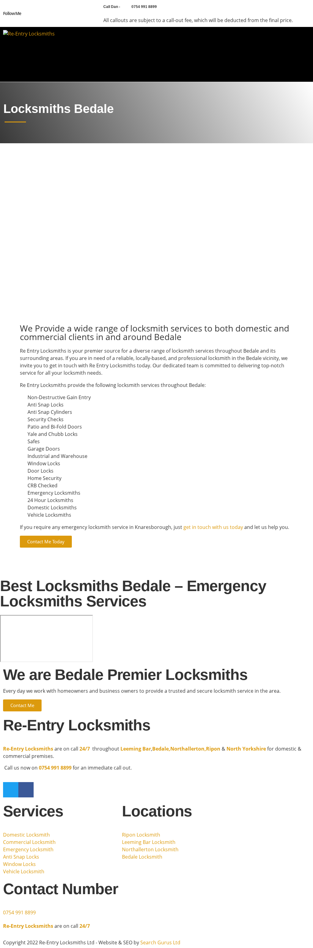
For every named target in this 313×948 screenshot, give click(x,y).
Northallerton (187, 748)
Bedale (160, 748)
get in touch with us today (213, 527)
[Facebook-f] (25, 13)
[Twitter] (34, 13)
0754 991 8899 (19, 912)
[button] (303, 54)
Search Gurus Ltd (160, 942)
